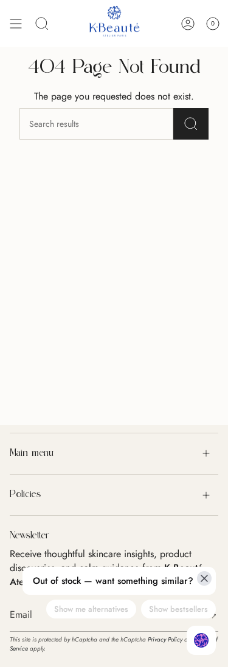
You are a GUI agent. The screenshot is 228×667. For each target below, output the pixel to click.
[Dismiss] (204, 578)
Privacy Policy (165, 639)
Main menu (32, 453)
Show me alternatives (91, 609)
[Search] (191, 124)
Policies (25, 494)
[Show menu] (16, 23)
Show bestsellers (178, 609)
